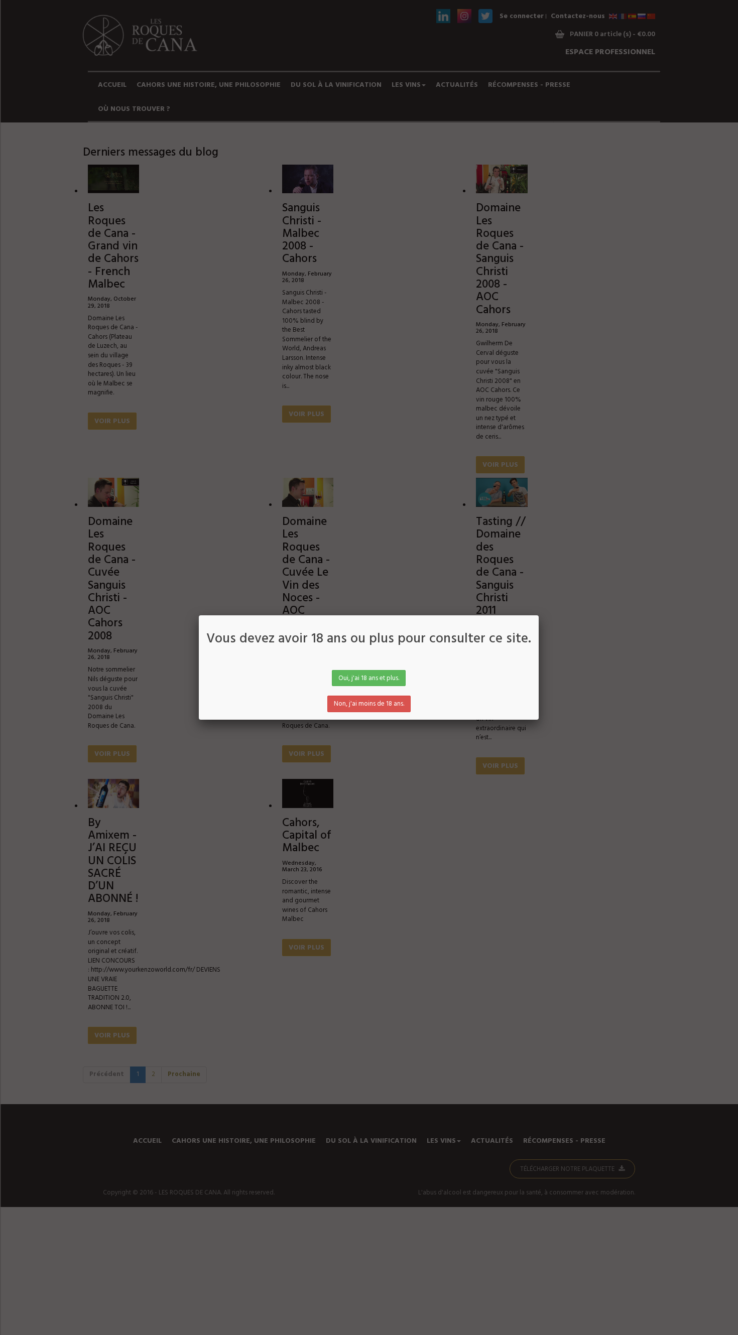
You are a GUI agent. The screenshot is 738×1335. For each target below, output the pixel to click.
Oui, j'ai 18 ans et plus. (368, 678)
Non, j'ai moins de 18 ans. (369, 704)
